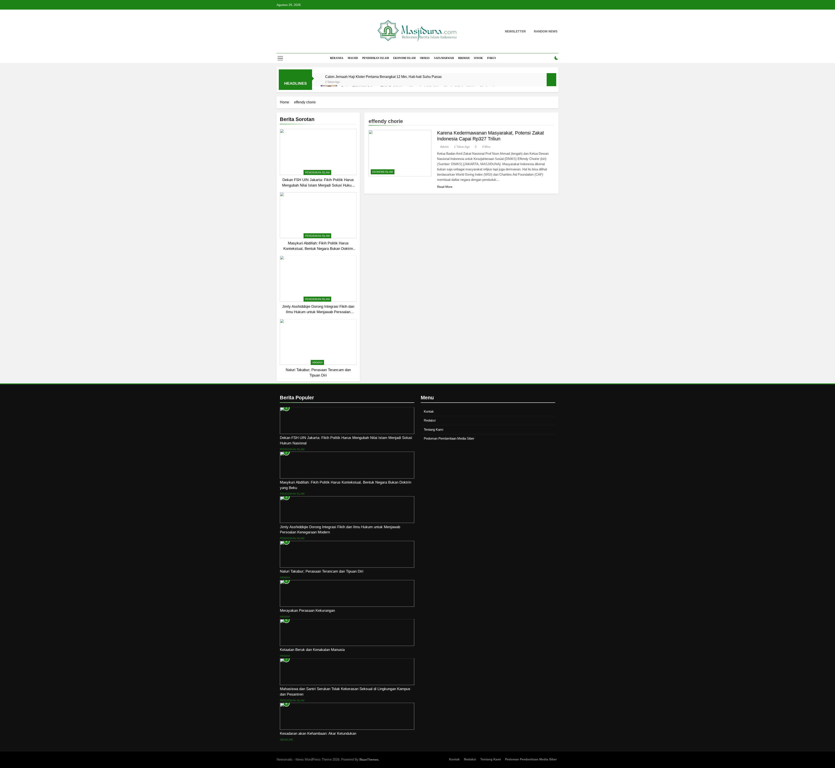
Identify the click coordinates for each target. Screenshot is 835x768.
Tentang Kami (433, 429)
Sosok (478, 58)
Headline (286, 739)
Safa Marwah (444, 58)
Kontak (429, 411)
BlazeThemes (368, 759)
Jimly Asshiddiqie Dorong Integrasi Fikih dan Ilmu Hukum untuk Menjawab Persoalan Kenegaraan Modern (318, 311)
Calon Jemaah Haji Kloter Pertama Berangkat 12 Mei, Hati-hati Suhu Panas (383, 77)
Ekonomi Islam (404, 58)
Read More (445, 186)
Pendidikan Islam (375, 58)
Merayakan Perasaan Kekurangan (307, 610)
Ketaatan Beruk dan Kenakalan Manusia (312, 650)
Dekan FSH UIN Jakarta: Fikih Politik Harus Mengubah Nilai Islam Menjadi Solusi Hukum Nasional (318, 185)
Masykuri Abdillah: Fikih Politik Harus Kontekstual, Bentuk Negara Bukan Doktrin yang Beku (318, 248)
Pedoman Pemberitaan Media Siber (449, 438)
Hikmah (463, 58)
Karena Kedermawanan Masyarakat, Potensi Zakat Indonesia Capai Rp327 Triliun (490, 135)
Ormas (425, 58)
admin (444, 146)
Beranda (336, 58)
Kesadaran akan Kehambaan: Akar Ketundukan (318, 733)
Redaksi (430, 420)
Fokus (491, 58)
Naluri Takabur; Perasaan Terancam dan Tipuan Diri (321, 571)
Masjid (353, 58)
